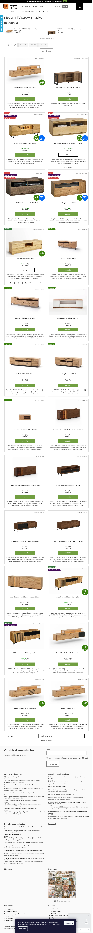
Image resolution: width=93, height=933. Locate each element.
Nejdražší (33, 45)
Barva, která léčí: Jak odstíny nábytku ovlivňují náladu (19, 792)
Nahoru (11, 736)
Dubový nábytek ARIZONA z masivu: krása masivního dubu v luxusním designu (67, 812)
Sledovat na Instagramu (63, 901)
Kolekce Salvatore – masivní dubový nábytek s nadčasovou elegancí (23, 850)
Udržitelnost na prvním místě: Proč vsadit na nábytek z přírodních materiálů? (67, 777)
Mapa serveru (9, 920)
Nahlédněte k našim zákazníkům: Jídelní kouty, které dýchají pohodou (24, 842)
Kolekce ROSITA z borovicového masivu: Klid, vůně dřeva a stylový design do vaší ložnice (67, 802)
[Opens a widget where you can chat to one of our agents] (79, 922)
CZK (64, 6)
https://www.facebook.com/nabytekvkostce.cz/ (64, 915)
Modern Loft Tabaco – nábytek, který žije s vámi (61, 794)
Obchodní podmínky (11, 911)
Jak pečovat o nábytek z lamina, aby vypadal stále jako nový (21, 800)
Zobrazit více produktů (45, 38)
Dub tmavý (20, 283)
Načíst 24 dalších (46, 736)
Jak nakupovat (10, 909)
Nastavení (22, 929)
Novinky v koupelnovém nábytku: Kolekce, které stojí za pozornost (23, 826)
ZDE (65, 1)
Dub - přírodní (68, 167)
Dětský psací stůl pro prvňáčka (12, 777)
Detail (68, 155)
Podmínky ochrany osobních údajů (15, 913)
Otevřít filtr (46, 51)
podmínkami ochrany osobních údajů (76, 758)
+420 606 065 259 (56, 911)
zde (58, 924)
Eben (26, 283)
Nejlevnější (23, 45)
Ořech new (32, 283)
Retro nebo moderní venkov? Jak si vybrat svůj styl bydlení (20, 785)
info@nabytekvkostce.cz (58, 909)
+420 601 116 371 (56, 913)
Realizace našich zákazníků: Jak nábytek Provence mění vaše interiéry (24, 858)
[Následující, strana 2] (83, 736)
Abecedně (43, 45)
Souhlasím (69, 923)
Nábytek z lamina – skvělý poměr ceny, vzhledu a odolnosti (20, 808)
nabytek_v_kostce (56, 918)
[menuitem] (26, 6)
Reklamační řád (10, 916)
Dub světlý (12, 283)
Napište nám (9, 918)
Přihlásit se (53, 764)
